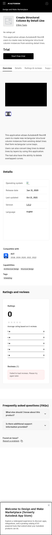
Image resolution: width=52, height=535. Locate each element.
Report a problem (11, 441)
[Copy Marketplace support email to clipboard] (21, 441)
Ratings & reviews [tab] (33, 68)
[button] (26, 413)
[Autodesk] (14, 3)
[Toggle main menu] (4, 3)
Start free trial (18, 56)
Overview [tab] (7, 68)
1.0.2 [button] (29, 204)
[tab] (8, 117)
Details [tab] (18, 68)
